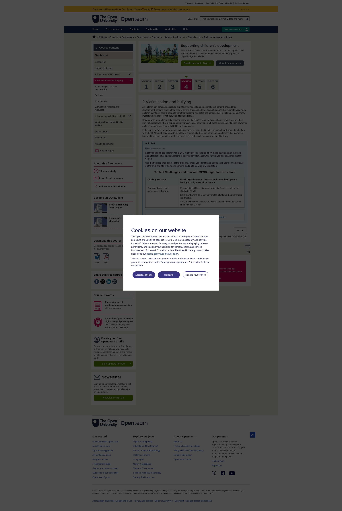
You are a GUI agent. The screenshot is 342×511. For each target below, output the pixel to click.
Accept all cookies (143, 275)
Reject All (168, 275)
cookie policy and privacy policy (162, 254)
